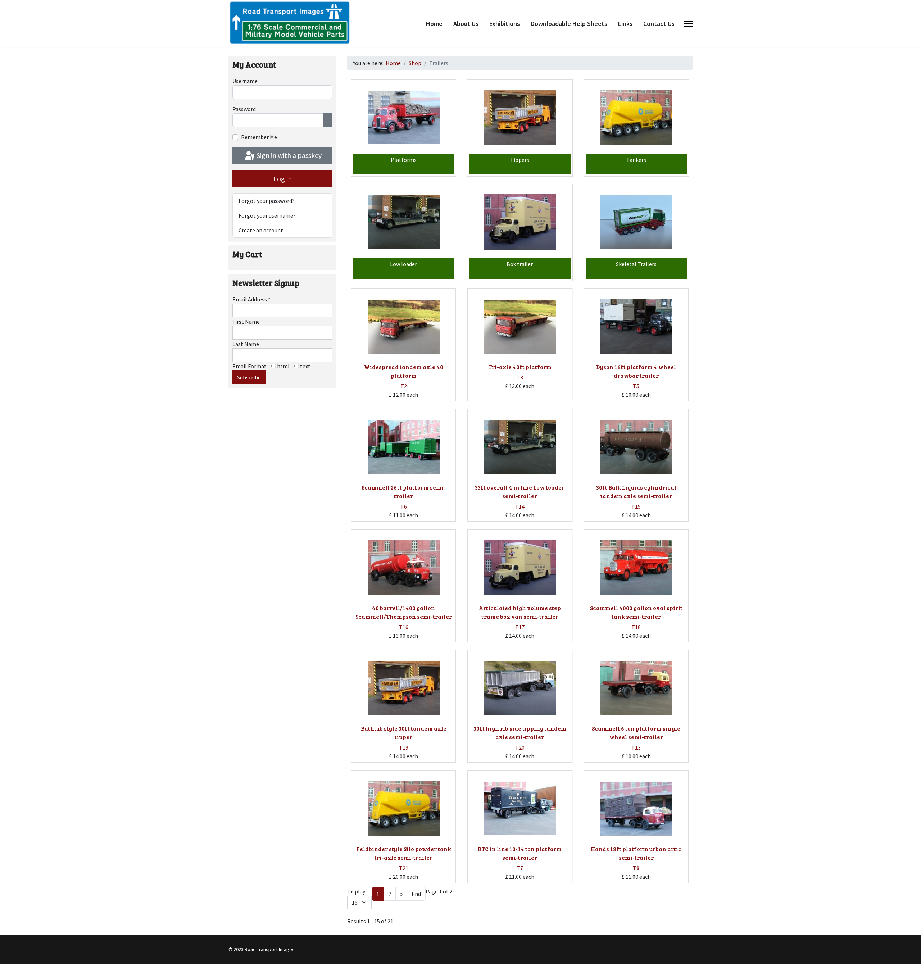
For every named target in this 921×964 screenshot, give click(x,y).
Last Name (245, 343)
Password (244, 109)
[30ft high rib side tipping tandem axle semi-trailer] (520, 688)
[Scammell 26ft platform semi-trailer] (404, 447)
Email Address (251, 299)
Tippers (519, 159)
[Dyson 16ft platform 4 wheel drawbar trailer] (636, 327)
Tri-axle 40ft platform (520, 366)
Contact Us (659, 23)
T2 (403, 386)
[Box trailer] (519, 222)
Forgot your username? (267, 215)
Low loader (403, 264)
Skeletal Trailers (636, 264)
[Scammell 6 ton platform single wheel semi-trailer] (636, 688)
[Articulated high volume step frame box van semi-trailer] (520, 568)
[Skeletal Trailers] (636, 222)
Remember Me (259, 137)
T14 (520, 506)
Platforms (404, 159)
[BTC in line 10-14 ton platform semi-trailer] (520, 809)
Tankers (636, 159)
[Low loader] (403, 222)
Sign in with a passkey (288, 155)
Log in (282, 178)
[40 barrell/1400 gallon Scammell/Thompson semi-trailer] (404, 568)
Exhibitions (504, 23)
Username (245, 81)
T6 (403, 506)
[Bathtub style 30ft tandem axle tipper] (404, 688)
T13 (636, 747)
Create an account (261, 230)
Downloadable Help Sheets (569, 23)
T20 (520, 747)
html (283, 366)
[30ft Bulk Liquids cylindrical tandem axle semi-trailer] (636, 447)
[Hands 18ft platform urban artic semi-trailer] (636, 809)
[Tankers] (636, 118)
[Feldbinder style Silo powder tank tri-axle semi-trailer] (404, 809)
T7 (520, 868)
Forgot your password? (267, 200)
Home (434, 23)
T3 (520, 377)
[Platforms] (403, 118)
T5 (636, 386)
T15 (636, 506)
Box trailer (520, 264)
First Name (246, 321)
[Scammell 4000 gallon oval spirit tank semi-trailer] (636, 568)
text (304, 366)
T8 (636, 868)
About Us (465, 23)
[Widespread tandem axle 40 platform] (404, 327)
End (416, 893)
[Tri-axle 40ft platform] (520, 327)
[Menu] (688, 23)
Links (625, 23)
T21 (403, 868)
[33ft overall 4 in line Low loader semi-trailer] (520, 447)
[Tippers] (519, 118)
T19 (403, 747)
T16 (403, 627)
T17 (520, 627)
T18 (636, 627)
